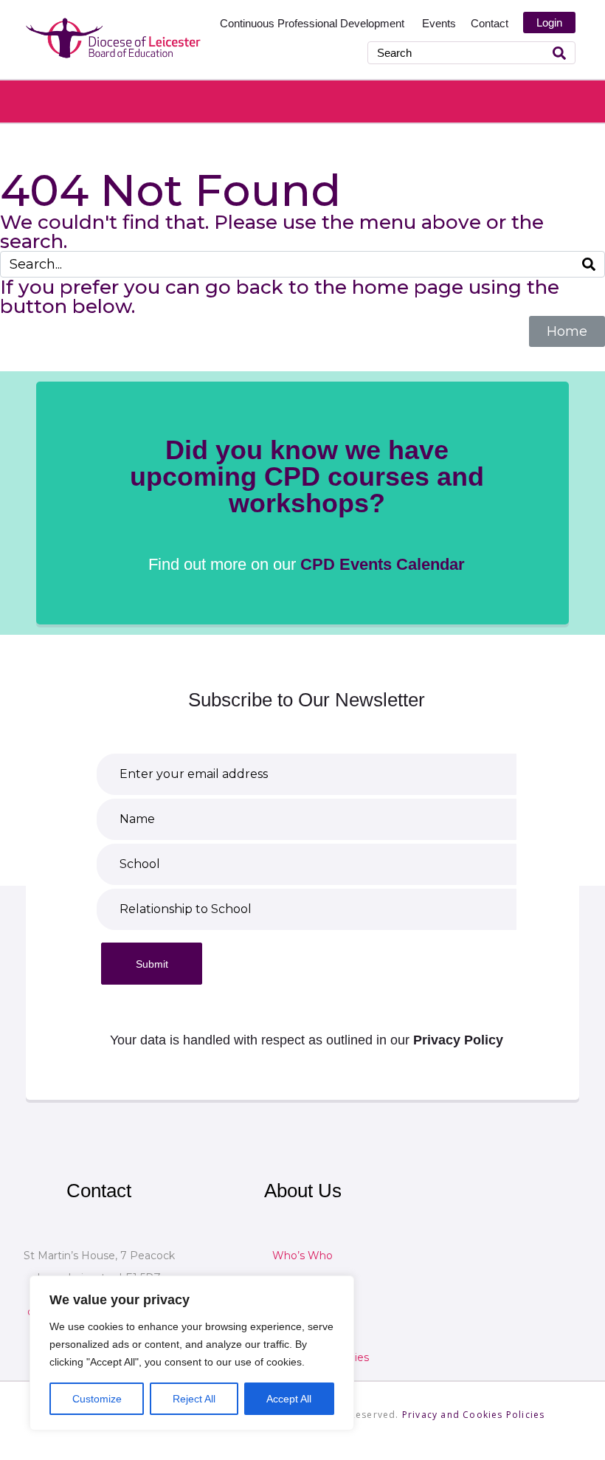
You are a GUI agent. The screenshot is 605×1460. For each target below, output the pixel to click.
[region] (192, 1352)
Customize (97, 1399)
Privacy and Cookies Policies (473, 1414)
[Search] (559, 52)
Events (439, 23)
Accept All (288, 1399)
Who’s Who (302, 1255)
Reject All (194, 1399)
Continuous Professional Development (313, 23)
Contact (489, 23)
